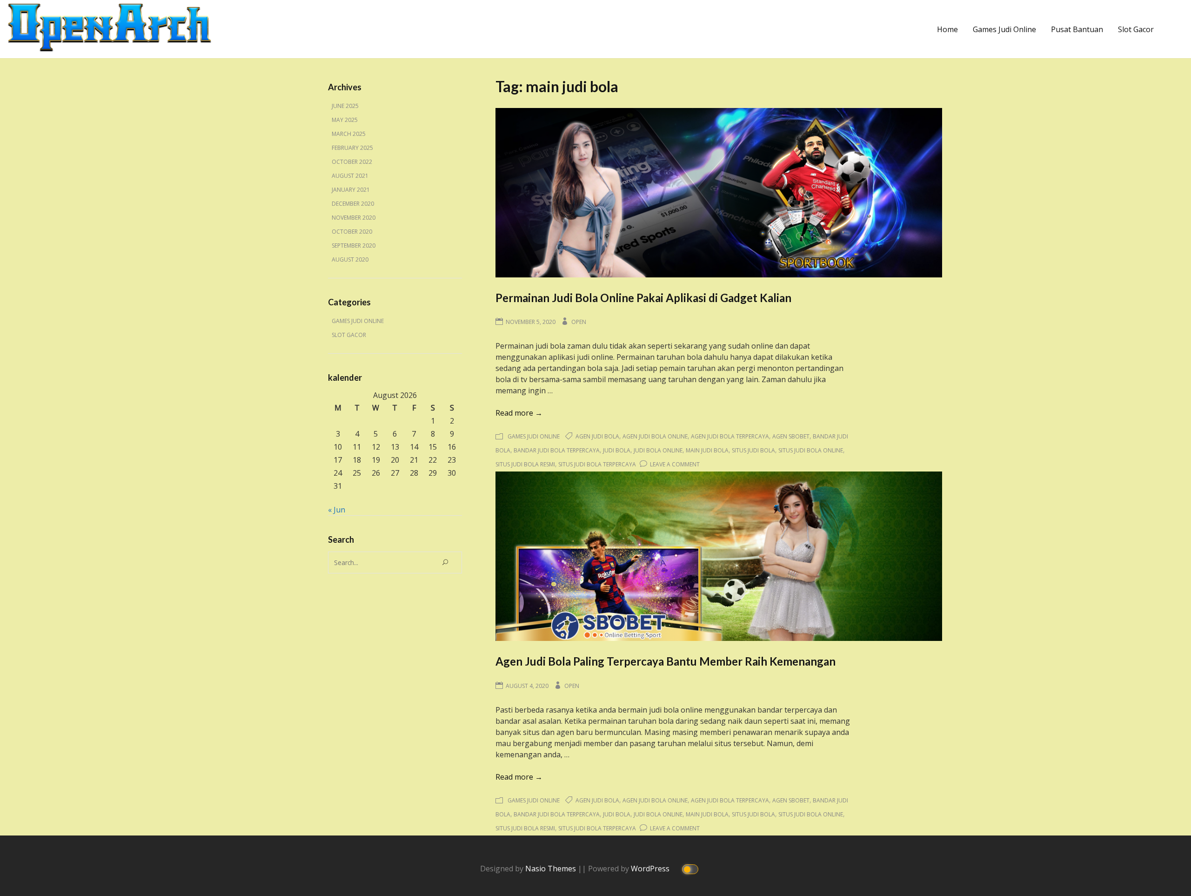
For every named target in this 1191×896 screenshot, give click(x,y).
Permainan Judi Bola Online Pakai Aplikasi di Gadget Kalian (643, 297)
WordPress (651, 868)
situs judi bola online (810, 450)
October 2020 (352, 232)
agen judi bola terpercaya (730, 436)
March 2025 (349, 134)
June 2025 (345, 106)
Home (947, 29)
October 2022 (352, 162)
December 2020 (353, 204)
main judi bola (707, 450)
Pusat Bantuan (1077, 29)
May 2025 (345, 120)
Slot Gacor (1136, 29)
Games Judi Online (1004, 29)
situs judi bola (753, 450)
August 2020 (350, 259)
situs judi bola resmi (525, 464)
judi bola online (658, 450)
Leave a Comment (675, 464)
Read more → (518, 413)
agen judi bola (597, 436)
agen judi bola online (655, 436)
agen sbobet (791, 436)
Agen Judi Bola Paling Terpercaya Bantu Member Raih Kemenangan (665, 661)
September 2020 (353, 245)
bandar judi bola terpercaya (557, 450)
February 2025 (352, 148)
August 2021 (350, 176)
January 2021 (351, 190)
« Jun (336, 510)
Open (578, 322)
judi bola (616, 450)
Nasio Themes (551, 868)
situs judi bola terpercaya (597, 464)
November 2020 (353, 218)
